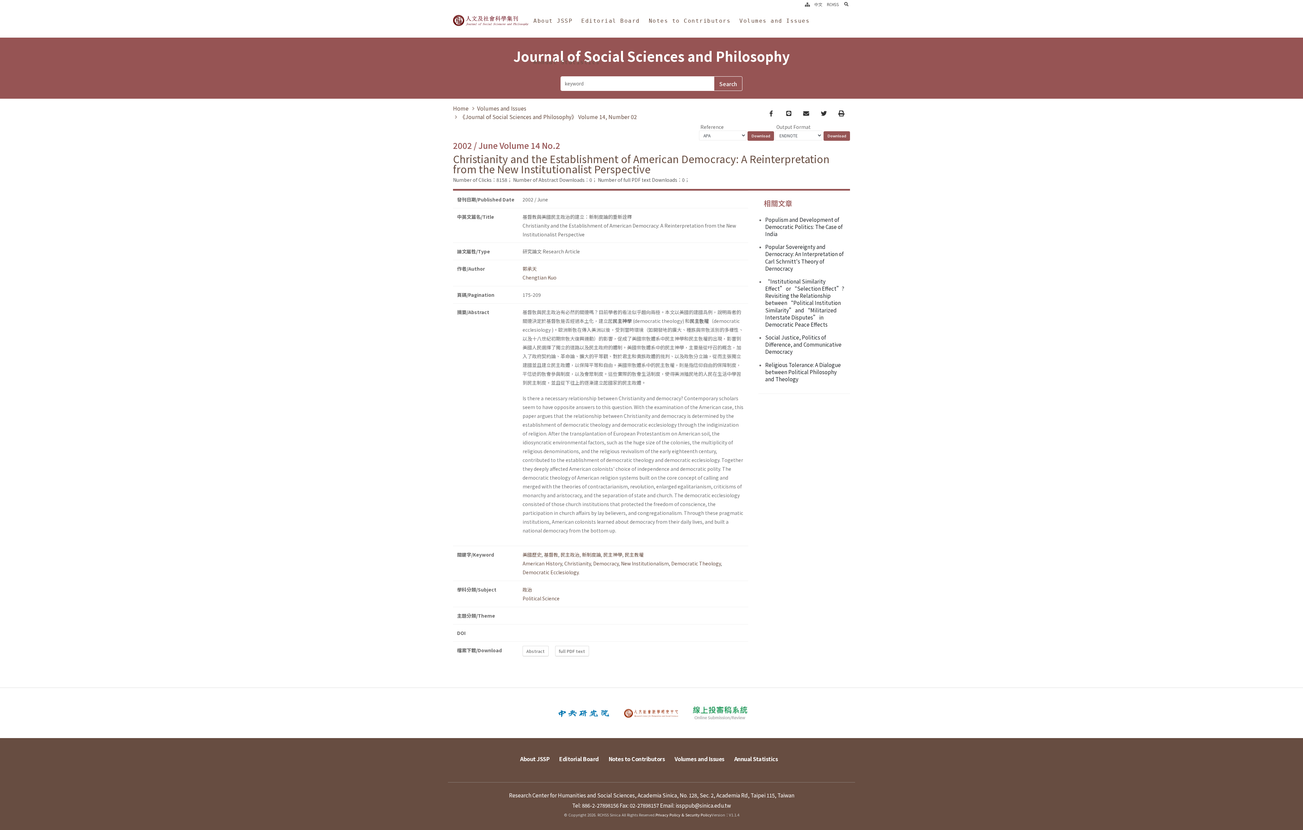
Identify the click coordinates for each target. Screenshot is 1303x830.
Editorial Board (610, 21)
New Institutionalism (645, 563)
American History (542, 563)
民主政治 (570, 554)
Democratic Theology (696, 563)
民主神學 (612, 554)
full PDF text (572, 651)
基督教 (551, 554)
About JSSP (552, 21)
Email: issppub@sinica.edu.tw (695, 805)
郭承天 (530, 268)
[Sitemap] (807, 4)
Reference (712, 126)
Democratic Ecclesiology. (551, 572)
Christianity (577, 563)
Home (461, 108)
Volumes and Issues (774, 21)
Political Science (541, 598)
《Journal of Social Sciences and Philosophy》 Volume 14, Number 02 (548, 117)
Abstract (535, 651)
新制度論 (591, 554)
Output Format (793, 126)
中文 (818, 4)
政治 (527, 589)
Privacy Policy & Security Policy (684, 814)
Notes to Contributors (690, 21)
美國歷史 (532, 554)
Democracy (606, 563)
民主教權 (634, 554)
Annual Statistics (566, 62)
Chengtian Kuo (539, 277)
